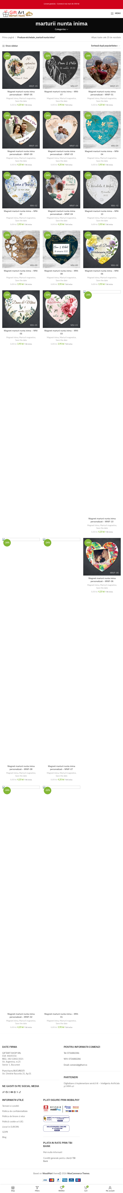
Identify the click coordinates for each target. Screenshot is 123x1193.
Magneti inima (12, 98)
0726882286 (73, 1053)
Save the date (21, 101)
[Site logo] (17, 13)
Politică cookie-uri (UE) (12, 1122)
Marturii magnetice (27, 98)
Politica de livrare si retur (13, 1116)
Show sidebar (12, 46)
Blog (4, 1137)
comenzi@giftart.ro (78, 1065)
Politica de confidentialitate (14, 1111)
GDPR (5, 1132)
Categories (60, 29)
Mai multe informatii (52, 1152)
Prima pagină (8, 38)
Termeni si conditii (10, 1106)
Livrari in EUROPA (10, 1127)
